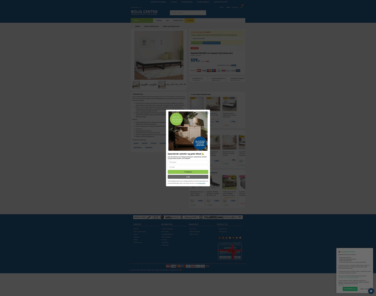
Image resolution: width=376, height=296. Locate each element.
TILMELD (188, 172)
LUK (188, 177)
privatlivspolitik (201, 183)
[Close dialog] (206, 113)
